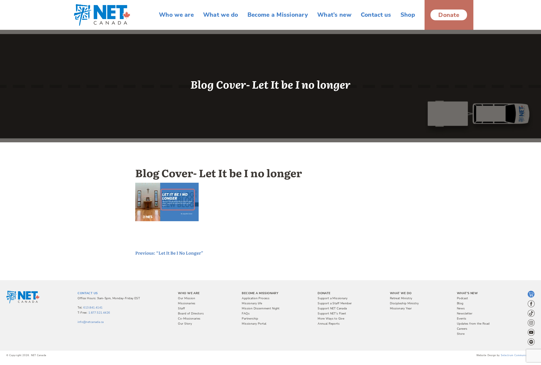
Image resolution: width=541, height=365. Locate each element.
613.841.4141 (92, 308)
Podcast (462, 298)
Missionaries (186, 303)
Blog (460, 303)
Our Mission (186, 298)
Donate (448, 15)
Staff (181, 308)
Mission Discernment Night (261, 308)
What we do (220, 15)
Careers (462, 329)
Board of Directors (191, 313)
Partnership (250, 319)
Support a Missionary (332, 298)
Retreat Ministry (401, 298)
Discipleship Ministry (404, 303)
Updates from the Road (473, 324)
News (461, 308)
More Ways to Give (331, 319)
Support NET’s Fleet (332, 313)
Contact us (376, 15)
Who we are (176, 15)
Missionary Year (401, 308)
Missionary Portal (254, 324)
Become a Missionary (277, 15)
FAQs (246, 313)
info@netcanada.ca (91, 322)
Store (460, 334)
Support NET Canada (332, 308)
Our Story (185, 324)
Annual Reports (329, 324)
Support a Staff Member (335, 303)
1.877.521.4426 (99, 313)
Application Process (255, 298)
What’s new (334, 15)
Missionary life (252, 303)
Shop (407, 15)
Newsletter (464, 313)
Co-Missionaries (189, 319)
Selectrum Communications (518, 355)
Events (461, 319)
